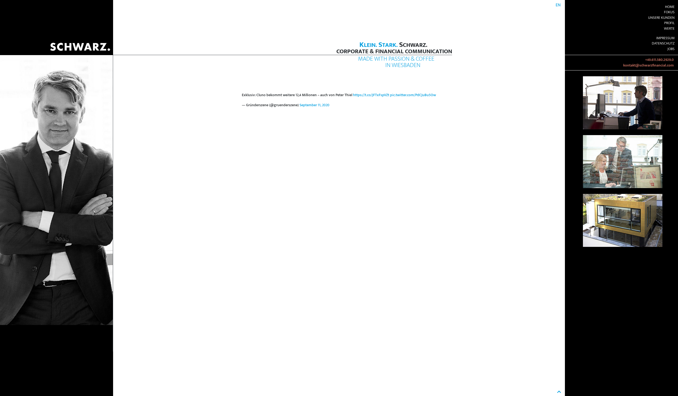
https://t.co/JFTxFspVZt (371, 95)
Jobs (671, 49)
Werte (669, 28)
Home (670, 7)
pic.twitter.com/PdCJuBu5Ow (413, 95)
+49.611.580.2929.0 (659, 60)
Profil (669, 23)
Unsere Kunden (661, 17)
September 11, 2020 (314, 105)
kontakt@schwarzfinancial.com (648, 65)
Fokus (669, 12)
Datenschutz (663, 43)
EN (558, 5)
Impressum (665, 38)
